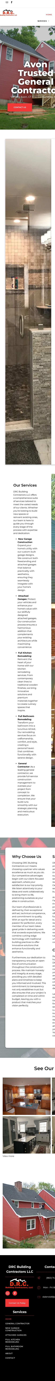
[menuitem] (44, 14)
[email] (7, 3)
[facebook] (11, 3)
